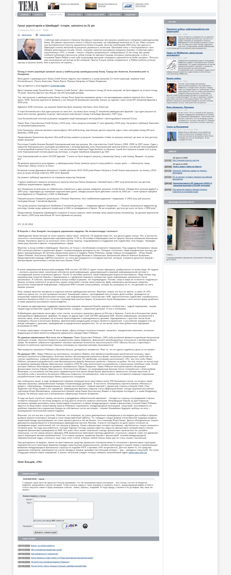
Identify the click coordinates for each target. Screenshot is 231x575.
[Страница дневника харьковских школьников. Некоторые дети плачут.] (191, 250)
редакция (131, 14)
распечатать (27, 35)
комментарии (45, 35)
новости (38, 14)
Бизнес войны (174, 78)
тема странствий (95, 14)
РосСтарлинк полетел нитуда (186, 160)
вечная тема (74, 14)
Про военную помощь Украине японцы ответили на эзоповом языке (190, 190)
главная (24, 14)
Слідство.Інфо (58, 85)
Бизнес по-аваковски (69, 4)
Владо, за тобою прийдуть (43, 546)
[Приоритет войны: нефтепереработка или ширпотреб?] (175, 46)
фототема (115, 14)
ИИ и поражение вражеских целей (46, 550)
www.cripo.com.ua (138, 452)
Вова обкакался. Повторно (180, 107)
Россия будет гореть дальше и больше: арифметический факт (59, 566)
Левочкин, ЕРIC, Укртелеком (142, 5)
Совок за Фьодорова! (177, 127)
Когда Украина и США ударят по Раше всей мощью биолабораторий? (62, 558)
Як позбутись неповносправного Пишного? (50, 562)
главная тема (55, 14)
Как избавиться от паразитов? (44, 554)
